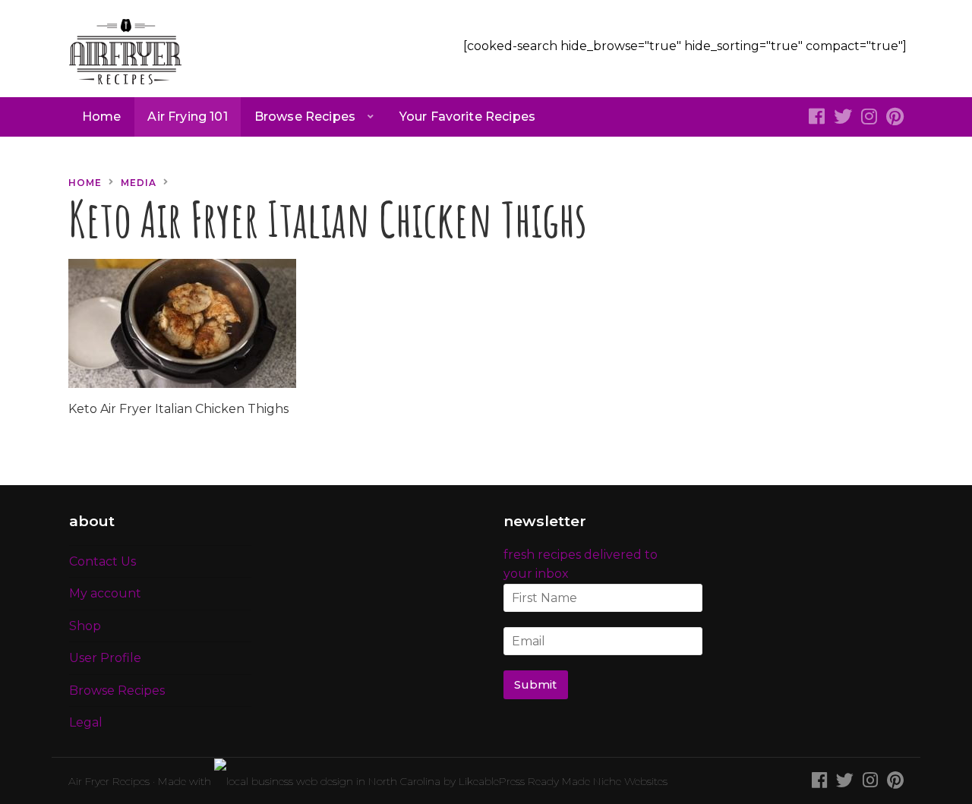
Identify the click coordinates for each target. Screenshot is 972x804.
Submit (535, 685)
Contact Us (102, 561)
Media (138, 182)
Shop (85, 626)
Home (102, 116)
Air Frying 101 (187, 116)
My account (105, 593)
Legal (86, 722)
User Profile (105, 658)
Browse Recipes (304, 116)
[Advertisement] (778, 268)
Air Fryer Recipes (109, 781)
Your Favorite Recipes (467, 116)
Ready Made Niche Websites (597, 781)
